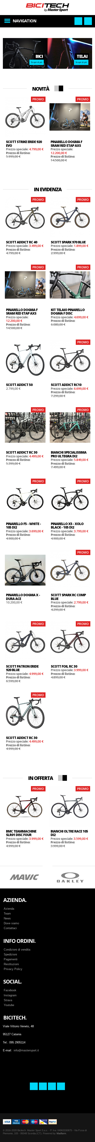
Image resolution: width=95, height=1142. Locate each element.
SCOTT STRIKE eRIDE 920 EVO (24, 143)
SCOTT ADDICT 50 (19, 384)
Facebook (10, 990)
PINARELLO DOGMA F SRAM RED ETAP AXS (66, 143)
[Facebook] (34, 1086)
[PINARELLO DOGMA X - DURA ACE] (25, 570)
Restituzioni (11, 964)
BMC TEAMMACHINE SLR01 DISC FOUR (21, 833)
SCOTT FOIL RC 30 (64, 666)
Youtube (9, 1005)
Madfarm (61, 1133)
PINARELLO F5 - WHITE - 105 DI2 (23, 525)
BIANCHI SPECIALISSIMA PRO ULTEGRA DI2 (68, 454)
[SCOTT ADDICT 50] (25, 360)
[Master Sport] (47, 7)
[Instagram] (43, 1086)
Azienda (9, 908)
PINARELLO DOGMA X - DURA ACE (23, 597)
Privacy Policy (13, 969)
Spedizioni (10, 954)
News (7, 918)
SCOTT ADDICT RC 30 (21, 452)
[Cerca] (78, 21)
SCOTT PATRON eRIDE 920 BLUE (22, 668)
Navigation (24, 20)
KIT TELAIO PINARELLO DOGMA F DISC (68, 311)
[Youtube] (61, 1086)
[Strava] (52, 1086)
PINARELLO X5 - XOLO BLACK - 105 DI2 (67, 525)
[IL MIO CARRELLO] (88, 21)
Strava (8, 1000)
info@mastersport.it (26, 1050)
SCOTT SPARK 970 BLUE (68, 242)
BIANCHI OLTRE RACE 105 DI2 (69, 833)
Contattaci (10, 928)
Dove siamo (11, 923)
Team (7, 913)
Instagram (10, 995)
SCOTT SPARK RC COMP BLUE (68, 597)
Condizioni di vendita (17, 949)
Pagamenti (10, 959)
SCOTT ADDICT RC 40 (21, 242)
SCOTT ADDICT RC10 (66, 384)
